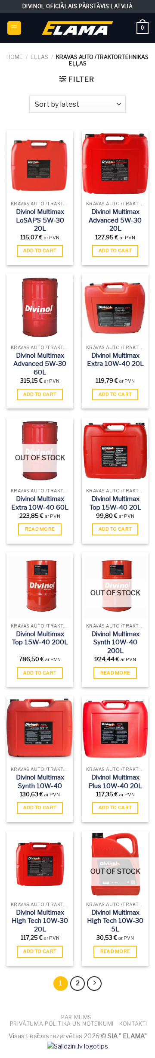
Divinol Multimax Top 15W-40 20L (115, 503)
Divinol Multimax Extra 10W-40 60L (39, 503)
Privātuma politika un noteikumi (62, 1024)
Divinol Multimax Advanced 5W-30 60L (39, 364)
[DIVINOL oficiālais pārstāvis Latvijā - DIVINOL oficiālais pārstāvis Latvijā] (77, 27)
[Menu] (14, 28)
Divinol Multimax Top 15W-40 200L (40, 638)
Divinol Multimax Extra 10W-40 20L (115, 360)
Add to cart (40, 250)
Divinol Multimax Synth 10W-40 (40, 781)
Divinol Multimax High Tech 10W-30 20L (40, 921)
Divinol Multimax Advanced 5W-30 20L (115, 220)
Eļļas (39, 57)
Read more (40, 529)
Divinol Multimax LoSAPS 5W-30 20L (40, 220)
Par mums (76, 1017)
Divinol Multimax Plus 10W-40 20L (115, 781)
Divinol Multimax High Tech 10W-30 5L (115, 921)
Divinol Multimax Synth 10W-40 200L (115, 642)
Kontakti (133, 1024)
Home (14, 57)
